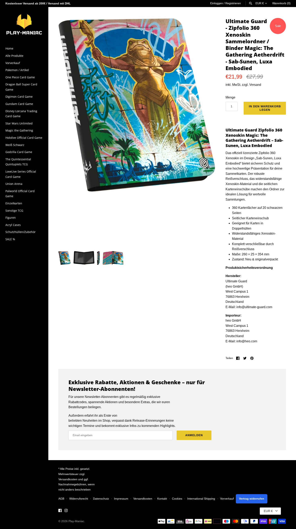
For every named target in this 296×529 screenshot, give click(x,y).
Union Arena (13, 184)
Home (9, 48)
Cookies (177, 498)
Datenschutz (101, 498)
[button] (206, 132)
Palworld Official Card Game (20, 193)
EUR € (260, 3)
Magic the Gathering (19, 130)
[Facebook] (60, 511)
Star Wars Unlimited (19, 123)
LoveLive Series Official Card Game (20, 174)
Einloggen (216, 3)
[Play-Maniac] (24, 24)
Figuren (10, 217)
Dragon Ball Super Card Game (21, 86)
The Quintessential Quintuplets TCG (18, 161)
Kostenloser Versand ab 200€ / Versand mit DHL (38, 3)
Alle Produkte (14, 56)
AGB (61, 498)
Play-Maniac (76, 521)
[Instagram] (66, 511)
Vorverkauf (12, 63)
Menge (230, 97)
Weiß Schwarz (14, 145)
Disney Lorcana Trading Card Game (21, 113)
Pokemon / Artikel (17, 70)
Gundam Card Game (19, 104)
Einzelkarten (13, 203)
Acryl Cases (13, 225)
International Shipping (201, 498)
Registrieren (233, 3)
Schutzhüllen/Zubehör (20, 232)
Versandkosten (142, 498)
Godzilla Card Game (18, 152)
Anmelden (194, 435)
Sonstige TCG (14, 210)
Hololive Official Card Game (23, 138)
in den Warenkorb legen (265, 108)
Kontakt (162, 498)
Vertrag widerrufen (251, 498)
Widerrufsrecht (78, 498)
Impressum (121, 498)
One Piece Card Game (20, 77)
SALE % (10, 239)
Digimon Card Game (19, 96)
